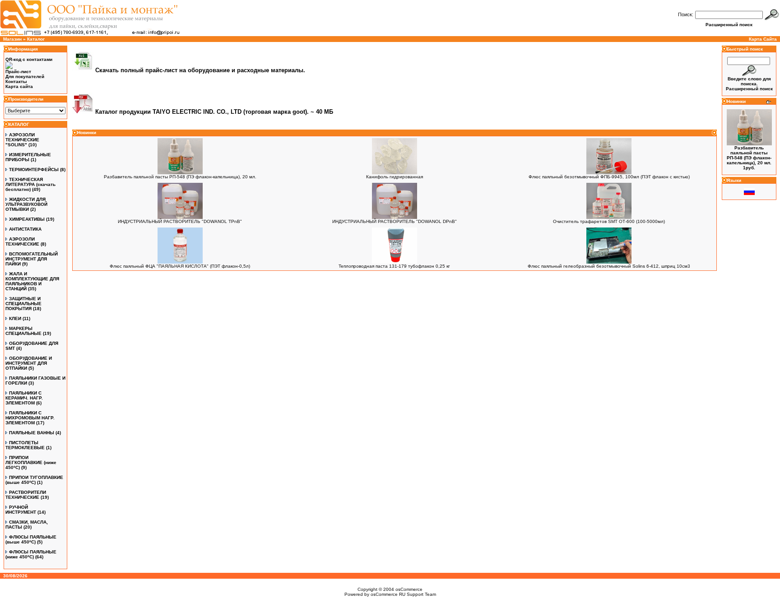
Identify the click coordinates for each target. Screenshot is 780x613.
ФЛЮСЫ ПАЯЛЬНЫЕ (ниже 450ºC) (30, 554)
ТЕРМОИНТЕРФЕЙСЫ (34, 169)
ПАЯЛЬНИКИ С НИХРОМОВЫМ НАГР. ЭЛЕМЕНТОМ (30, 417)
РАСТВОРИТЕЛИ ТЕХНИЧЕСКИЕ (25, 495)
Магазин (12, 39)
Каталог (36, 39)
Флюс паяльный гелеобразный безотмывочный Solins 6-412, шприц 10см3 (609, 266)
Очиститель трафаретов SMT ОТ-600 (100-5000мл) (609, 221)
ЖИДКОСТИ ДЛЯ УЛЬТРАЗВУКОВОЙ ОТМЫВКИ (26, 204)
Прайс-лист (18, 71)
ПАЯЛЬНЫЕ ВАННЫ (31, 432)
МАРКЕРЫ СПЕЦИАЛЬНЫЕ (23, 331)
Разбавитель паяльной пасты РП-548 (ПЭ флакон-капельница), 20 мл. (180, 176)
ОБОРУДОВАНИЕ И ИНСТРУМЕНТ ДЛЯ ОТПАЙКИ (28, 363)
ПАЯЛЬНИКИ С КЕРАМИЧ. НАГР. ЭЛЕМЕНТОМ (24, 397)
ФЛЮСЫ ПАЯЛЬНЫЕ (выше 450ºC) (30, 539)
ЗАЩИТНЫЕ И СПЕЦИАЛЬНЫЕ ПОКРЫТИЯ (23, 303)
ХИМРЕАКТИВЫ (27, 219)
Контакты (16, 81)
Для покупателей (24, 76)
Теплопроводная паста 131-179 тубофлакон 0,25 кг (394, 266)
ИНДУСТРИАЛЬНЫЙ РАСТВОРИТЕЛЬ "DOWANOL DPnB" (394, 221)
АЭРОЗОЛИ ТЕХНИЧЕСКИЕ (22, 241)
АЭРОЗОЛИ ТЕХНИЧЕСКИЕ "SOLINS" (22, 139)
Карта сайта (19, 86)
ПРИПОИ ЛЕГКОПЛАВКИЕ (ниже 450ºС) (30, 462)
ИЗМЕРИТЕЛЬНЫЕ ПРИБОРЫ (28, 157)
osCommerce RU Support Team (403, 594)
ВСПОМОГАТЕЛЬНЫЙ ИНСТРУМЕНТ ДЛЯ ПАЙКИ (31, 258)
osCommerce (408, 589)
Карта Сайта (763, 39)
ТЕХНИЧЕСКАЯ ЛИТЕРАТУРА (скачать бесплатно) (30, 184)
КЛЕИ (15, 318)
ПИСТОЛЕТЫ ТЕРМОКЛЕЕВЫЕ (25, 445)
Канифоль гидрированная (394, 176)
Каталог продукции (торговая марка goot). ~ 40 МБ (214, 111)
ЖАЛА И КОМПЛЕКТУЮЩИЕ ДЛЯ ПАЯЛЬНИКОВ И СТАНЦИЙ (32, 281)
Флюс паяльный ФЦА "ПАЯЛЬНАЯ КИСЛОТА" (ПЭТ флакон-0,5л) (180, 266)
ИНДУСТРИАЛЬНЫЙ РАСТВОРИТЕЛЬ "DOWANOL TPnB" (180, 221)
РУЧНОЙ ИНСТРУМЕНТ (20, 510)
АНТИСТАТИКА (25, 229)
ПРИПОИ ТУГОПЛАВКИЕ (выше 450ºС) (34, 480)
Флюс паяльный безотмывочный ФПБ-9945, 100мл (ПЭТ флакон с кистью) (609, 176)
